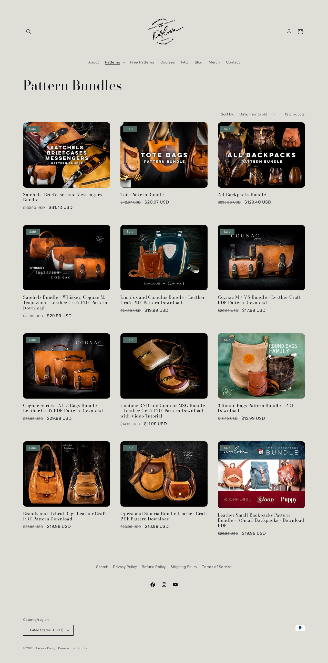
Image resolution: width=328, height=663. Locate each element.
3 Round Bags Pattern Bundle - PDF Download (256, 408)
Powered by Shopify (72, 648)
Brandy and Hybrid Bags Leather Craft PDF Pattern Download (64, 516)
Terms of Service (217, 566)
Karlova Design (46, 648)
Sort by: (227, 114)
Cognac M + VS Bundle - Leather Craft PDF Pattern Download (259, 300)
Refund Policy (154, 566)
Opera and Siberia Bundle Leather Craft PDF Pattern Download (163, 516)
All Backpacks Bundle (242, 194)
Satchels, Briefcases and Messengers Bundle (62, 197)
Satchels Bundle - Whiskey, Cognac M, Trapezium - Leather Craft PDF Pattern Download (65, 303)
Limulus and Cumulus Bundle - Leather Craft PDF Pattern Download (162, 300)
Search (102, 566)
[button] (28, 31)
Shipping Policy (184, 566)
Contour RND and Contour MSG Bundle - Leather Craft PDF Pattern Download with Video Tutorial (162, 411)
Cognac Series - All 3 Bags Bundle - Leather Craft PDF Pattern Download (63, 408)
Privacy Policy (125, 566)
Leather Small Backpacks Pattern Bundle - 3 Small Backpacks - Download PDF (261, 520)
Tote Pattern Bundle (142, 194)
